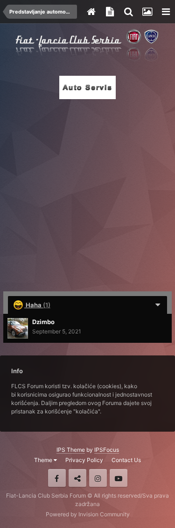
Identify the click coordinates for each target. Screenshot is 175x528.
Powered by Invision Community (88, 514)
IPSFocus (106, 449)
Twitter (77, 478)
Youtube (118, 478)
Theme (44, 459)
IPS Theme (70, 449)
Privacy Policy (84, 459)
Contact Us (126, 459)
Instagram (98, 478)
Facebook (57, 478)
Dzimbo (43, 321)
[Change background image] (147, 11)
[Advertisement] (87, 192)
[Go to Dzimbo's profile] (17, 328)
